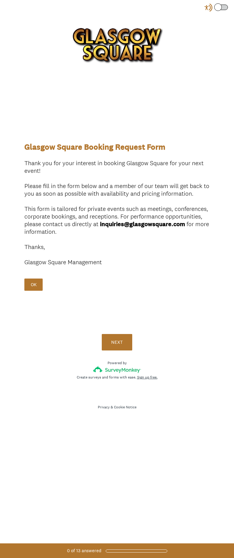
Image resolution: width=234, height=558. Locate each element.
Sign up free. (147, 377)
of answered (84, 550)
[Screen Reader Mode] (216, 8)
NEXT (117, 342)
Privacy (104, 407)
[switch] (228, 7)
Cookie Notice (125, 407)
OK (34, 284)
